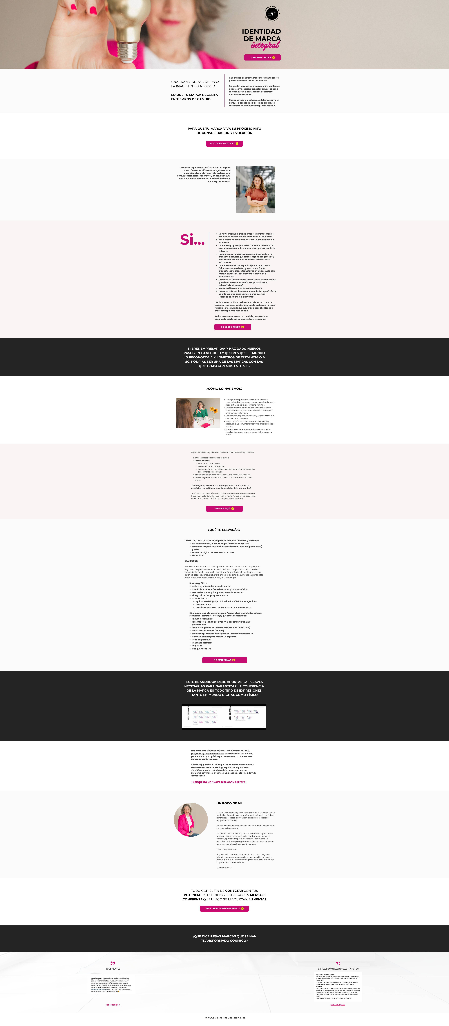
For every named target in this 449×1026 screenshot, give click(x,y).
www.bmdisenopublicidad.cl (225, 1018)
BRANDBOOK (191, 561)
